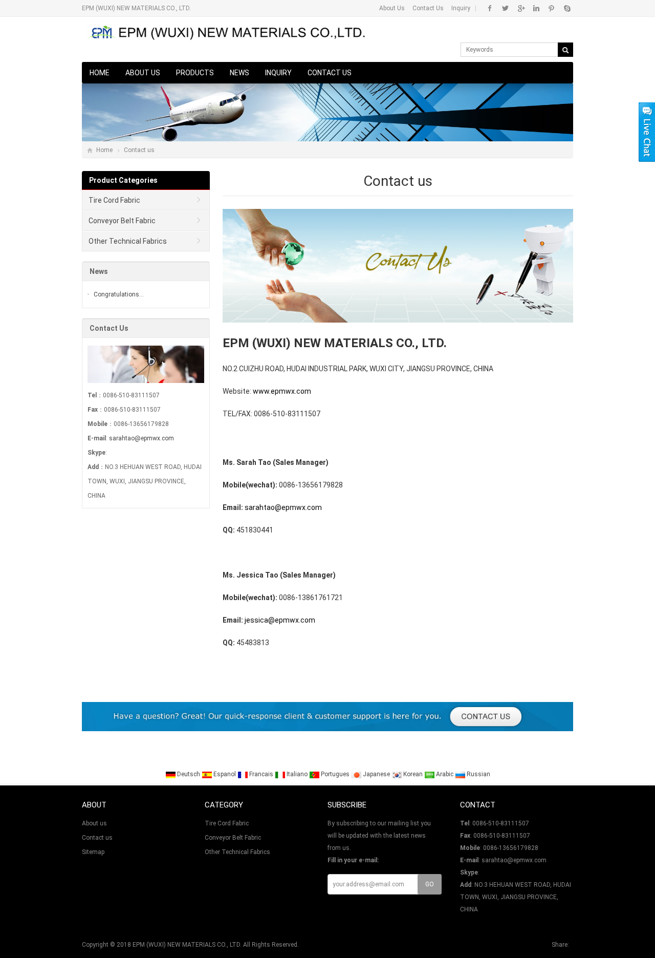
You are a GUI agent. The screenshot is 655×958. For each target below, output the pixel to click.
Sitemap (93, 852)
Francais (261, 774)
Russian (477, 774)
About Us (392, 8)
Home (100, 73)
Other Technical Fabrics (128, 241)
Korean (413, 774)
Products (195, 73)
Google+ (520, 8)
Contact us (330, 73)
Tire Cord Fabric (114, 200)
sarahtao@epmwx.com (141, 438)
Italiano (297, 774)
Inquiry (460, 8)
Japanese (376, 774)
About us (142, 73)
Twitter (505, 8)
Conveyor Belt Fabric (122, 221)
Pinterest (551, 8)
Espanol (224, 774)
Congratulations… (119, 294)
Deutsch (189, 774)
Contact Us (428, 8)
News (239, 73)
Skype (566, 8)
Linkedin (536, 8)
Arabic (444, 774)
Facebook (490, 8)
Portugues (335, 774)
